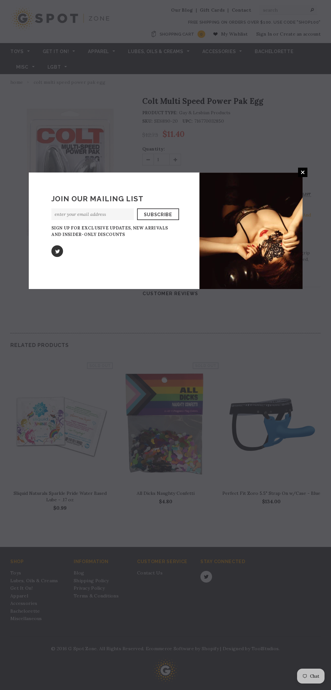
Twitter (57, 251)
